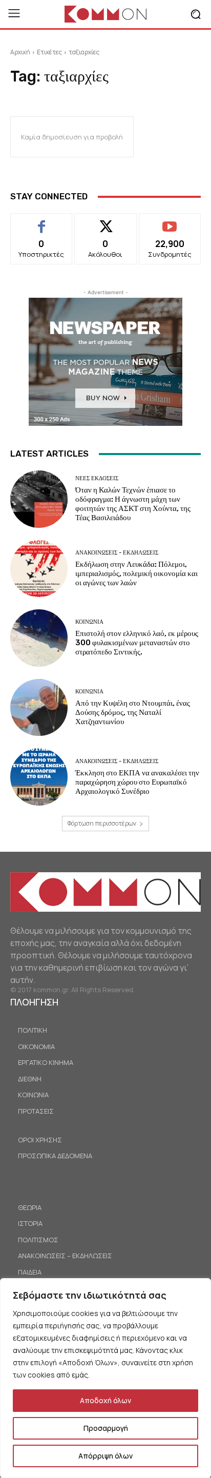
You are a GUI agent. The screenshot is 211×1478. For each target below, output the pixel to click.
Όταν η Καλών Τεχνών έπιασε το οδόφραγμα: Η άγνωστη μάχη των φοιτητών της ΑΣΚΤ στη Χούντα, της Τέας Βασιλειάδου (133, 503)
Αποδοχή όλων (105, 1400)
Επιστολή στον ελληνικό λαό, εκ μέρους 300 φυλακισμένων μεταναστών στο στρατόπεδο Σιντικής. (136, 642)
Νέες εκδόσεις (96, 478)
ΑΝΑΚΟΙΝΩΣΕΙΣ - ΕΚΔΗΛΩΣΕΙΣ (116, 553)
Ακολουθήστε (106, 221)
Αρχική (20, 52)
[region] (105, 1378)
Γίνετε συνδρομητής (169, 225)
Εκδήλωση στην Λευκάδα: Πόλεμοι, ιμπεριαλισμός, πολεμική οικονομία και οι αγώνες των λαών (136, 573)
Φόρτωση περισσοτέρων (102, 823)
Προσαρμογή (105, 1428)
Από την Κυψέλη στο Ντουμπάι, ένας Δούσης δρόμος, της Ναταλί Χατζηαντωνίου (132, 712)
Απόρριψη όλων (105, 1456)
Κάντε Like (41, 221)
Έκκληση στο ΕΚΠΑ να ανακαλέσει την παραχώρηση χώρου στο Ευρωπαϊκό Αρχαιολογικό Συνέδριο (137, 782)
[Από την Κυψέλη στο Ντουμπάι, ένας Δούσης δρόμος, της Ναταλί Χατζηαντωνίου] (39, 707)
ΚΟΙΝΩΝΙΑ (89, 622)
